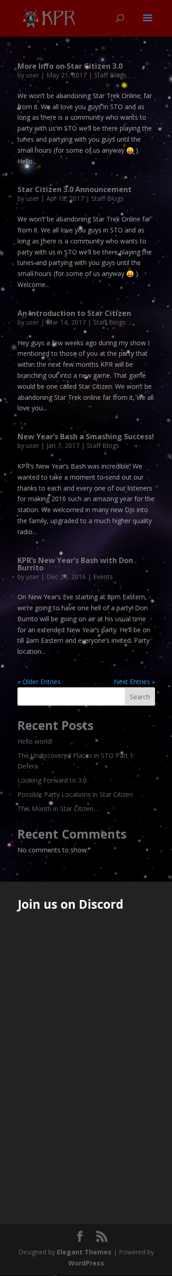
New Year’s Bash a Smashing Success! (85, 436)
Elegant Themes (84, 1252)
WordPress (86, 1263)
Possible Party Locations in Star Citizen (75, 794)
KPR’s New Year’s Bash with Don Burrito (75, 564)
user (32, 75)
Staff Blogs (110, 75)
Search (140, 696)
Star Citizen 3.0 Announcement (74, 189)
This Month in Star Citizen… (58, 808)
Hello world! (34, 741)
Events (103, 576)
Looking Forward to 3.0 (52, 780)
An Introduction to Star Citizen (74, 313)
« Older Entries (39, 681)
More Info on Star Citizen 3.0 (69, 66)
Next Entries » (134, 681)
